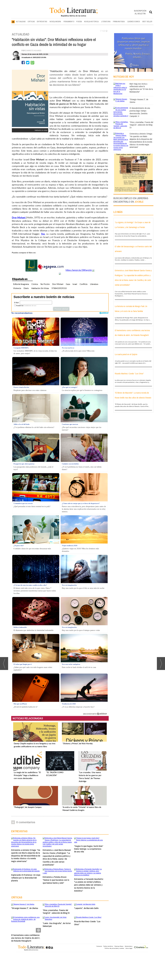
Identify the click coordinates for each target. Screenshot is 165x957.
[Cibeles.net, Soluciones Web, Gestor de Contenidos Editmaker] (141, 947)
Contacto (99, 946)
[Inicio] (13, 22)
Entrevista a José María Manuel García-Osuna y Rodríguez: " (57, 857)
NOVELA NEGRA (55, 21)
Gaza (68, 284)
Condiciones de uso (30, 305)
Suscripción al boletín (140, 12)
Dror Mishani (57, 284)
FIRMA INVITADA (119, 21)
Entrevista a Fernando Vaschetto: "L (89, 884)
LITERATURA (105, 21)
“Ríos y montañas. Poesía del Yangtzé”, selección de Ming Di (56, 911)
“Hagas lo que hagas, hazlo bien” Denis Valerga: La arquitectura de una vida (88, 848)
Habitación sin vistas (40, 288)
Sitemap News (118, 946)
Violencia (17, 288)
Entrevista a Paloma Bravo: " (56, 879)
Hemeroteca (128, 946)
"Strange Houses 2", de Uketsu (24, 908)
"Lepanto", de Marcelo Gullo (86, 908)
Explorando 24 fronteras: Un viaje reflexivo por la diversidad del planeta (25, 877)
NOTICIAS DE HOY (123, 76)
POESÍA (79, 21)
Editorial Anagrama (21, 284)
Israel (75, 284)
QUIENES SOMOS (133, 21)
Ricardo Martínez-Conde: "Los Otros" (129, 373)
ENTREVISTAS (42, 21)
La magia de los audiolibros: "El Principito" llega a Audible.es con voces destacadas (27, 775)
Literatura (94, 284)
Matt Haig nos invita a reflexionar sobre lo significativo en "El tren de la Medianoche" (141, 87)
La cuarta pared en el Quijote (126, 354)
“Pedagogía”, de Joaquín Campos (28, 807)
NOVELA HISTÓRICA (91, 21)
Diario (26, 288)
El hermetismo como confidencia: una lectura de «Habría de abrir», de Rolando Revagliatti (25, 938)
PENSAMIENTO (69, 21)
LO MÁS (117, 212)
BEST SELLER (147, 21)
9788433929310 (59, 288)
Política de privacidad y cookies (114, 948)
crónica (34, 284)
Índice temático (108, 946)
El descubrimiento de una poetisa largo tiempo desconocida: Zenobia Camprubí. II (140, 111)
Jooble (139, 202)
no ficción (45, 284)
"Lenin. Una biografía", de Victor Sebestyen (57, 924)
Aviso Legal (129, 948)
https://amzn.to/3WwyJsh (79, 270)
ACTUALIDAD (21, 21)
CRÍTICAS (31, 21)
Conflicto (84, 284)
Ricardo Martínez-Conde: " (87, 923)
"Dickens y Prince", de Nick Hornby (78, 744)
